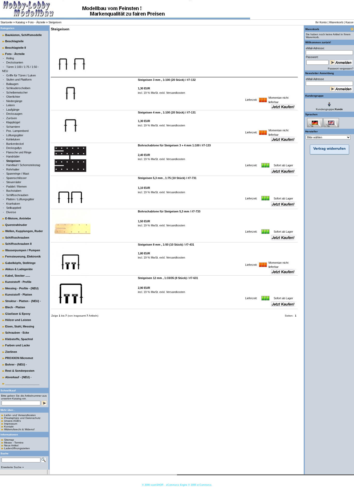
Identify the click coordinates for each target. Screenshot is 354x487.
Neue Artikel (11, 445)
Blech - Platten (15, 307)
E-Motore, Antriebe (18, 218)
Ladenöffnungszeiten (17, 448)
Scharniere (13, 126)
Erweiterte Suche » (12, 467)
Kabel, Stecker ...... (17, 275)
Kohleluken (13, 139)
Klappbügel (13, 122)
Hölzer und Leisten (18, 319)
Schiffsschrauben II (18, 243)
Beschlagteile (14, 41)
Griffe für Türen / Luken (21, 75)
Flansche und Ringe (18, 152)
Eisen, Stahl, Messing (19, 326)
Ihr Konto (321, 22)
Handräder (13, 156)
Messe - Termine (14, 442)
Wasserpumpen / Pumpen (22, 250)
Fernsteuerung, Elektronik (23, 256)
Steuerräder (13, 182)
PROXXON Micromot (19, 358)
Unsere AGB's (12, 420)
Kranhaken (13, 203)
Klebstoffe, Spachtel (19, 339)
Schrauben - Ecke (17, 332)
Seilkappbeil (13, 207)
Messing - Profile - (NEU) (22, 288)
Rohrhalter (12, 169)
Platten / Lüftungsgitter (20, 199)
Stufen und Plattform (19, 79)
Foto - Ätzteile (36, 22)
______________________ (22, 383)
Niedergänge (14, 101)
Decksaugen (14, 113)
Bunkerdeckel (15, 143)
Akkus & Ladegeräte (19, 269)
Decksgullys (14, 147)
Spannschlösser (16, 178)
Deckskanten (14, 62)
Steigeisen (54, 22)
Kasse (349, 22)
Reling (10, 58)
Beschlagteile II (15, 47)
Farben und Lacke (17, 345)
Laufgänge (12, 109)
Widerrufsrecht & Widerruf (19, 429)
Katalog (20, 22)
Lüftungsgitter (14, 135)
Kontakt (8, 426)
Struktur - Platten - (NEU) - (23, 301)
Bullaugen (12, 83)
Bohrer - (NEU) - (16, 364)
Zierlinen (11, 351)
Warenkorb (336, 22)
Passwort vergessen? (340, 68)
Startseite (6, 22)
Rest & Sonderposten (19, 370)
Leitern (10, 105)
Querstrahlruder (16, 224)
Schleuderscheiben (18, 88)
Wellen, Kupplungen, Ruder (24, 231)
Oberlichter (13, 96)
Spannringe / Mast (17, 173)
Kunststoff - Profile (18, 281)
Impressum (10, 423)
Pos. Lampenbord (17, 130)
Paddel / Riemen (16, 186)
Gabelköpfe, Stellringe (20, 262)
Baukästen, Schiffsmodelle (23, 35)
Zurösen (11, 118)
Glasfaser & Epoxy (17, 313)
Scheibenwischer (17, 92)
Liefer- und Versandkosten (20, 415)
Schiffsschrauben (17, 195)
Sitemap (9, 439)
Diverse (11, 212)
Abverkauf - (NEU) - (18, 377)
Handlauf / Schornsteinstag (23, 165)
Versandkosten (175, 92)
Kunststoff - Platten (18, 294)
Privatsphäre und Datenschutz (22, 418)
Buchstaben (13, 190)
